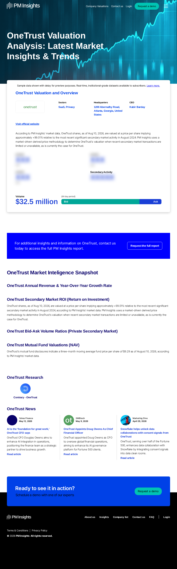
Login (129, 6)
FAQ (151, 517)
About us (90, 517)
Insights (104, 517)
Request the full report (145, 245)
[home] (23, 6)
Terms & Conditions (17, 530)
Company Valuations (97, 6)
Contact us (117, 6)
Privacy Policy (39, 530)
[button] (166, 6)
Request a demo (147, 6)
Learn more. (153, 85)
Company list (120, 517)
